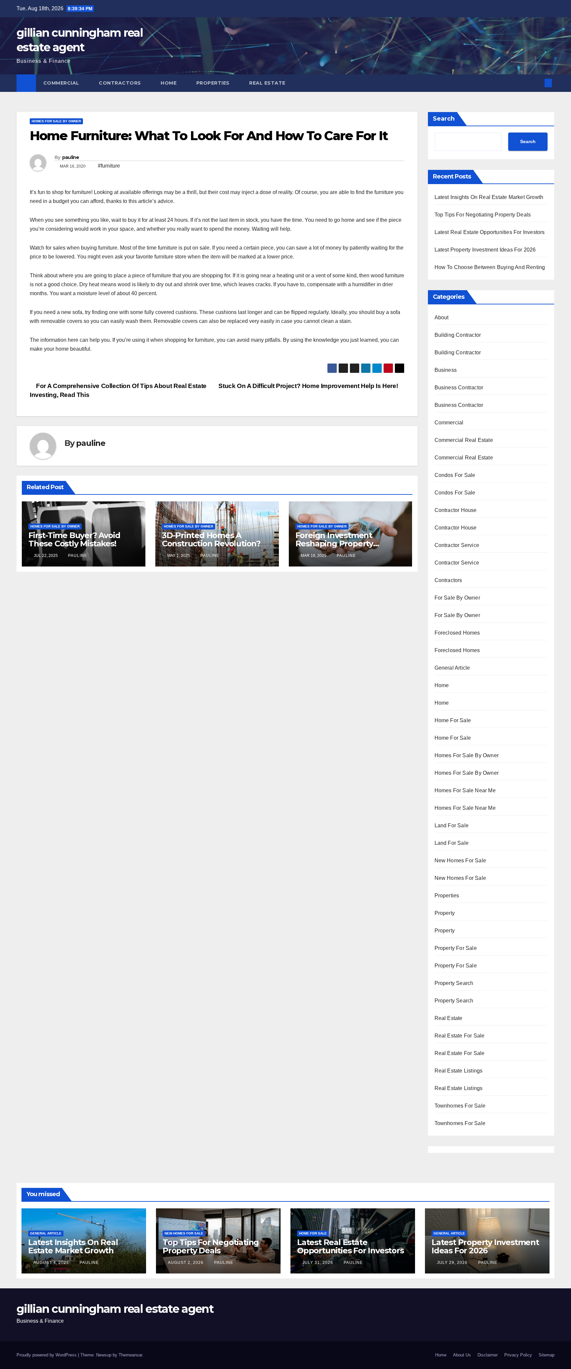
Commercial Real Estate (464, 440)
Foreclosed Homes (457, 633)
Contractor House (456, 510)
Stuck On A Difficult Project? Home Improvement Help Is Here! (309, 385)
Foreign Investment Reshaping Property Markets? (334, 543)
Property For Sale (456, 948)
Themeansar (130, 1354)
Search (444, 118)
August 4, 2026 (51, 1262)
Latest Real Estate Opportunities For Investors (490, 232)
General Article (452, 668)
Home (169, 83)
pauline (70, 157)
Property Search (454, 983)
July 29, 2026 (453, 1262)
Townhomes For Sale (460, 1106)
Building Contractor (458, 335)
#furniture (109, 166)
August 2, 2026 (186, 1262)
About (442, 317)
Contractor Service (457, 545)
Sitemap (546, 1354)
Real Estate (268, 83)
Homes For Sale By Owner (56, 121)
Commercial (62, 83)
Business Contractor (459, 387)
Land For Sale (452, 825)
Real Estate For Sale (460, 1035)
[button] (537, 83)
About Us (462, 1354)
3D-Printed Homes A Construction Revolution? (211, 539)
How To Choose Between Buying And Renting (490, 267)
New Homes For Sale (460, 860)
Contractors (120, 83)
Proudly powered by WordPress (47, 1354)
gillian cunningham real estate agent (115, 1309)
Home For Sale (453, 720)
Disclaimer (487, 1354)
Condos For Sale (455, 475)
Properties (213, 83)
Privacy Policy (518, 1354)
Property (445, 913)
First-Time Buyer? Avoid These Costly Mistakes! (74, 539)
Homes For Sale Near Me (465, 790)
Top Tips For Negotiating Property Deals (483, 214)
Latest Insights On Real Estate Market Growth (489, 197)
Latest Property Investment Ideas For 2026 (485, 250)
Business (446, 370)
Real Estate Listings (459, 1071)
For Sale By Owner (457, 598)
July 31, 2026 (318, 1262)
